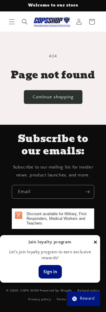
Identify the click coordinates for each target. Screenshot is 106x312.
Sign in (50, 271)
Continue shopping (53, 97)
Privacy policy (39, 299)
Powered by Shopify (56, 290)
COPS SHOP (29, 290)
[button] (11, 21)
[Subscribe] (87, 192)
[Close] (95, 242)
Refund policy (88, 290)
